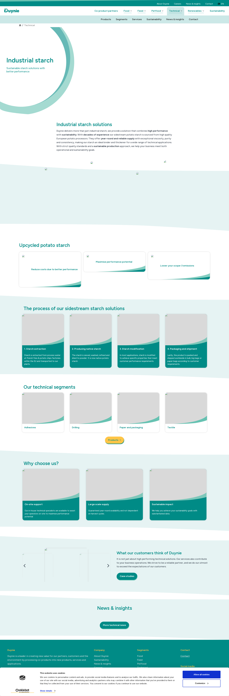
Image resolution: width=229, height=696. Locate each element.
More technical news (114, 625)
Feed (140, 10)
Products (106, 19)
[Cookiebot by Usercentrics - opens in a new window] (22, 691)
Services (137, 19)
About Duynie (163, 4)
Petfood (156, 10)
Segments (121, 19)
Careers (177, 4)
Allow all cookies (202, 674)
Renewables (195, 10)
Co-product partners (106, 10)
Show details (46, 691)
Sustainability (217, 10)
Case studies (127, 576)
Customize (200, 683)
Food (126, 10)
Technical (174, 10)
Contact (209, 4)
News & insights (193, 4)
